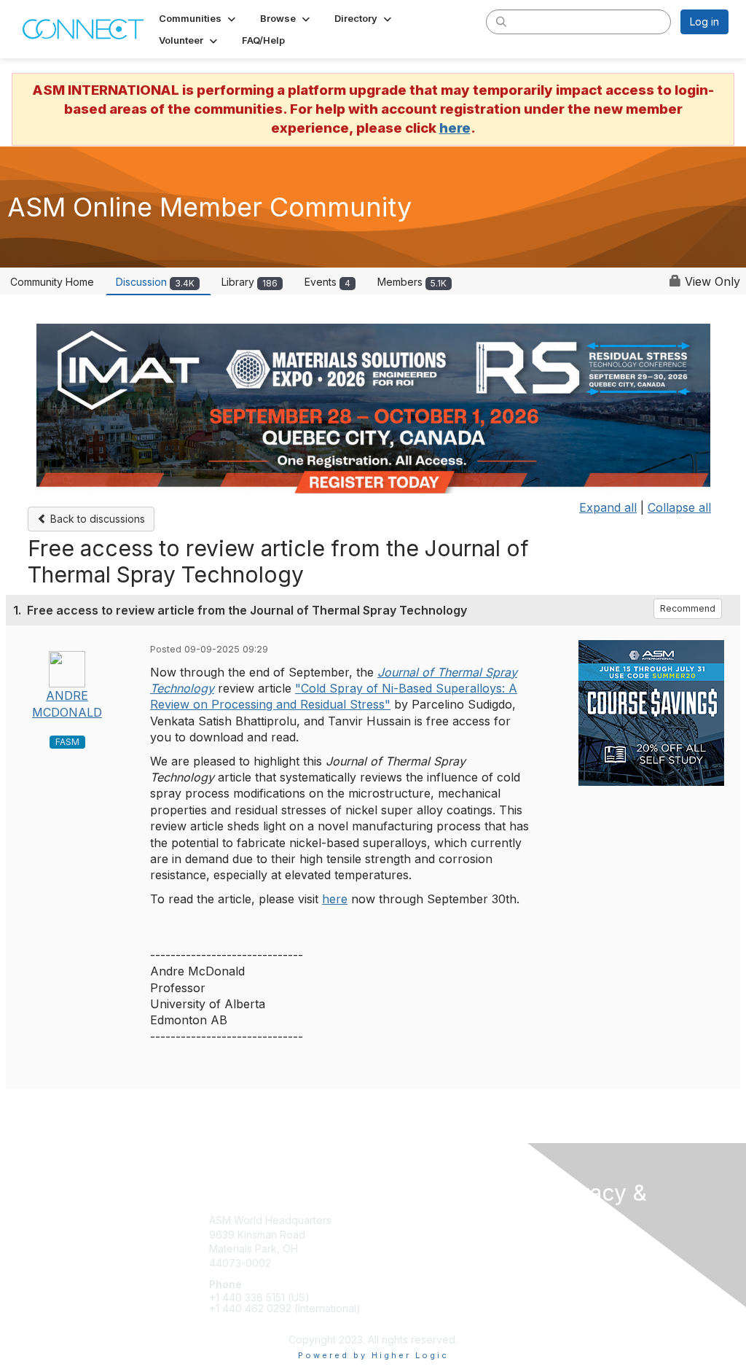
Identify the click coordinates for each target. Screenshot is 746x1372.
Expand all (608, 507)
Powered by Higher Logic (373, 1355)
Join (389, 1220)
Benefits (398, 1234)
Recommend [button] (687, 608)
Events (327, 282)
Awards (396, 1248)
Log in (704, 21)
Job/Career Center (425, 1263)
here (455, 128)
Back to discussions (96, 518)
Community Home (52, 282)
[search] (501, 21)
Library (249, 282)
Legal (562, 1274)
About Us (571, 1261)
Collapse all (679, 507)
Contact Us (575, 1246)
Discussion (155, 282)
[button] (198, 18)
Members (412, 282)
